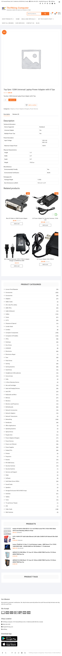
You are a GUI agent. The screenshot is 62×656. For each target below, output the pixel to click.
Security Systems (10, 469)
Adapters (12, 109)
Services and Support (11, 472)
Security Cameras (10, 466)
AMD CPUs (9, 308)
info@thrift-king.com (43, 1)
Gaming (8, 363)
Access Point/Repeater (12, 289)
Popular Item (9, 435)
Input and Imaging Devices (13, 388)
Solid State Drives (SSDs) (12, 481)
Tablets (8, 497)
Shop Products (7, 19)
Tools (7, 500)
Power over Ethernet (11, 444)
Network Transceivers (11, 416)
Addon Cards (9, 301)
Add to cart (12, 100)
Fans (7, 357)
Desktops (8, 342)
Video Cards (9, 509)
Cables (7, 314)
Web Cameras (9, 512)
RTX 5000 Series (10, 462)
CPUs (7, 339)
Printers (8, 453)
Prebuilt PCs (9, 450)
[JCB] (29, 613)
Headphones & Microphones (13, 373)
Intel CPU (8, 391)
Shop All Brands (8, 23)
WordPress (58, 652)
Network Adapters (10, 413)
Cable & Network (10, 311)
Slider (7, 475)
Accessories (9, 292)
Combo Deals (9, 326)
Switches (8, 493)
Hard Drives (9, 370)
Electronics (9, 351)
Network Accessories (11, 410)
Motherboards (9, 407)
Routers (8, 459)
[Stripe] (24, 613)
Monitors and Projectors (12, 404)
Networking (9, 419)
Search (45, 13)
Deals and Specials (28, 19)
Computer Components (12, 332)
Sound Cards (9, 484)
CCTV (7, 320)
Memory (8, 397)
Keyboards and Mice (11, 394)
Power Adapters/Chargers (22, 109)
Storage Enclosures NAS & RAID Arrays (16, 490)
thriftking (52, 1)
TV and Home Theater (11, 503)
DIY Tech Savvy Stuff (45, 19)
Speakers (8, 487)
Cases (7, 317)
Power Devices (34, 109)
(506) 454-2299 (34, 1)
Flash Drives (9, 360)
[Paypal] (11, 613)
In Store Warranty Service (12, 382)
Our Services (20, 23)
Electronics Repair (10, 354)
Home (18, 19)
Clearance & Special (11, 323)
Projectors (8, 456)
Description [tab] (7, 114)
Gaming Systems (10, 367)
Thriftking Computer (18, 8)
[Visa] (7, 613)
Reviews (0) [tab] (16, 114)
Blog (38, 23)
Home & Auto (9, 376)
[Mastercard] (3, 613)
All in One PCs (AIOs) (11, 305)
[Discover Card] (20, 613)
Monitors (8, 401)
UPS (7, 506)
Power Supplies (10, 447)
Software (8, 478)
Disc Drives (9, 345)
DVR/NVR (8, 348)
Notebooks (9, 422)
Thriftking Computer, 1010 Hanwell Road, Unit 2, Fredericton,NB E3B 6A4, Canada (22, 621)
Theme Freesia (48, 652)
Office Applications (11, 425)
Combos (8, 329)
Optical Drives (9, 431)
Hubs (7, 379)
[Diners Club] (16, 613)
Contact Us (30, 23)
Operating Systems (11, 428)
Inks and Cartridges (11, 385)
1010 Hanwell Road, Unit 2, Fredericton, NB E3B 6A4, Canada (15, 1)
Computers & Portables (12, 336)
